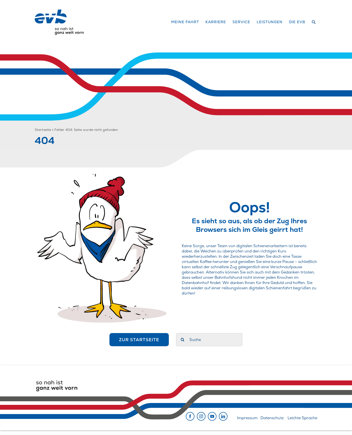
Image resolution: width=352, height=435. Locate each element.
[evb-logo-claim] (59, 11)
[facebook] (190, 416)
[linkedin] (223, 416)
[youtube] (212, 416)
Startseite (43, 130)
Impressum (247, 417)
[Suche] (313, 22)
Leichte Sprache (302, 417)
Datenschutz (272, 417)
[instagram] (201, 416)
